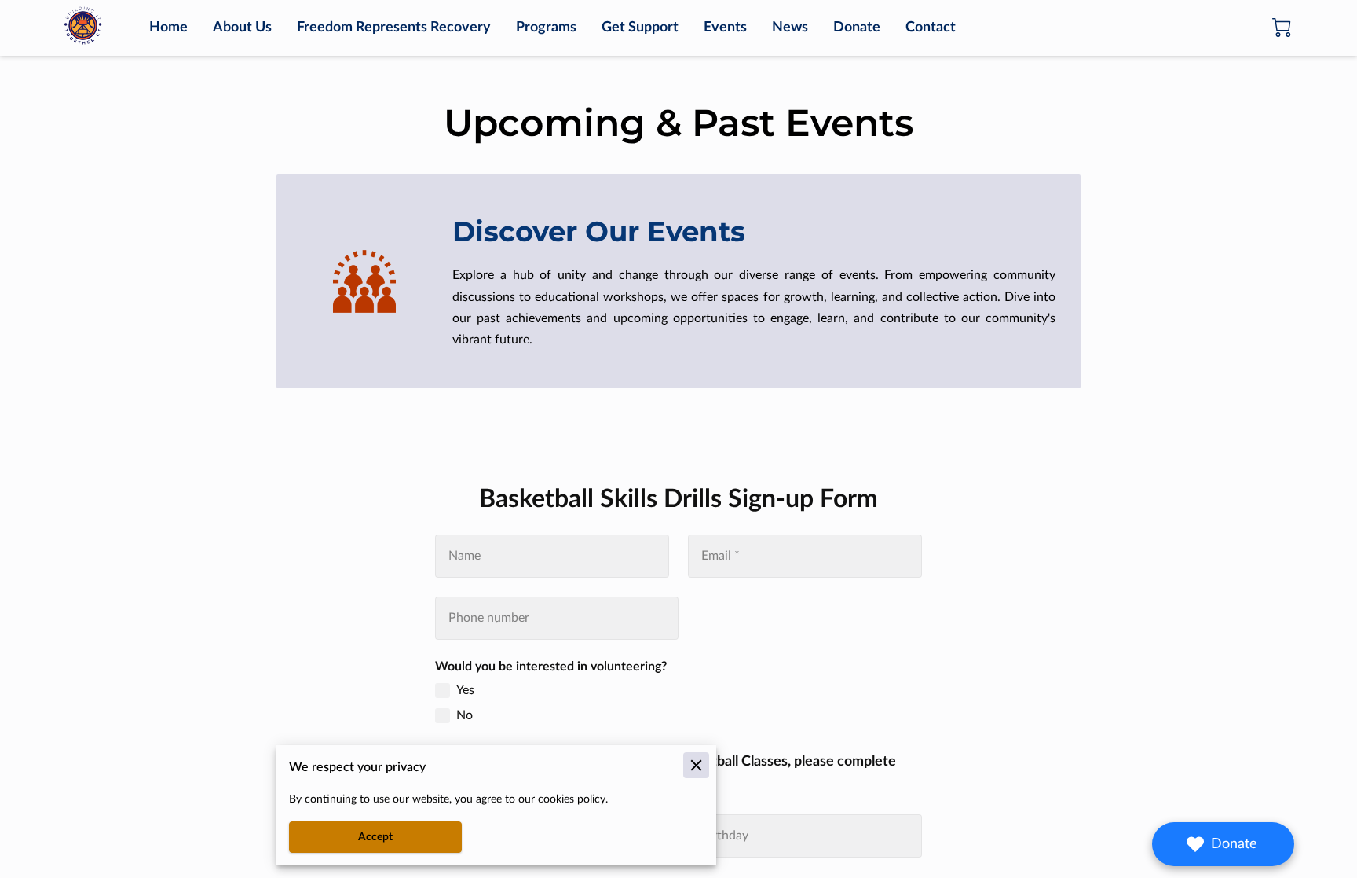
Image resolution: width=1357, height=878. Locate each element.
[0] (1281, 27)
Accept (375, 837)
